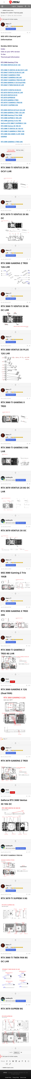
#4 (29, 259)
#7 (29, 398)
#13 (29, 645)
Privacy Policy (16, 1077)
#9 (29, 483)
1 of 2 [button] (10, 1052)
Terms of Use (23, 1077)
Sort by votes (19, 150)
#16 (29, 796)
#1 (29, 32)
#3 (29, 210)
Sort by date (11, 150)
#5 (29, 302)
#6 (29, 345)
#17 (29, 852)
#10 (29, 526)
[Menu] (2, 6)
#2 (29, 163)
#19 (29, 953)
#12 (29, 607)
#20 (29, 1004)
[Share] (27, 33)
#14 (29, 685)
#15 (29, 756)
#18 (29, 894)
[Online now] (4, 480)
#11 (29, 568)
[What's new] (25, 6)
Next (15, 1052)
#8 (29, 443)
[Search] (29, 6)
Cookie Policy (8, 1077)
